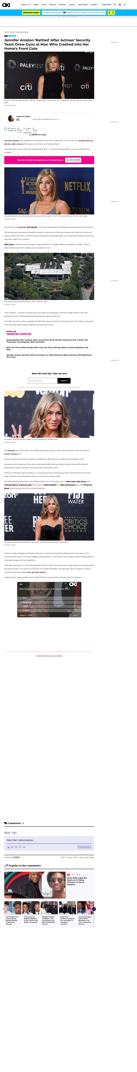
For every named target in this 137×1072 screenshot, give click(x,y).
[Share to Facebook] (12, 128)
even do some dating (36, 572)
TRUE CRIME (83, 5)
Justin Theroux (11, 454)
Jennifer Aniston (22, 32)
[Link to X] (124, 4)
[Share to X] (19, 128)
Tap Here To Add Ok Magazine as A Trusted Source (40, 160)
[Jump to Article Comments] (5, 128)
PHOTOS (62, 5)
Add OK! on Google (38, 135)
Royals (53, 5)
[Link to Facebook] (115, 4)
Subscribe (106, 5)
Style (44, 5)
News (13, 32)
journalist (27, 227)
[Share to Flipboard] (27, 128)
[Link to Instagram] (119, 4)
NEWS (36, 5)
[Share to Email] (35, 128)
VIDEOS (72, 5)
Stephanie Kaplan (23, 116)
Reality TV (26, 5)
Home (6, 32)
